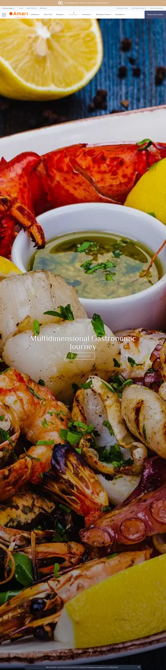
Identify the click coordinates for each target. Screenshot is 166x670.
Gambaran (35, 14)
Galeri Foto (48, 14)
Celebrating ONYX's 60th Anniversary (86, 3)
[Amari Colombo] (18, 15)
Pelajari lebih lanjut (83, 356)
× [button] (139, 667)
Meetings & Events (103, 14)
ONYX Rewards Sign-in (138, 8)
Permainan (86, 14)
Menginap (59, 14)
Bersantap (73, 14)
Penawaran (119, 14)
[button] (8, 8)
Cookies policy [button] (113, 667)
